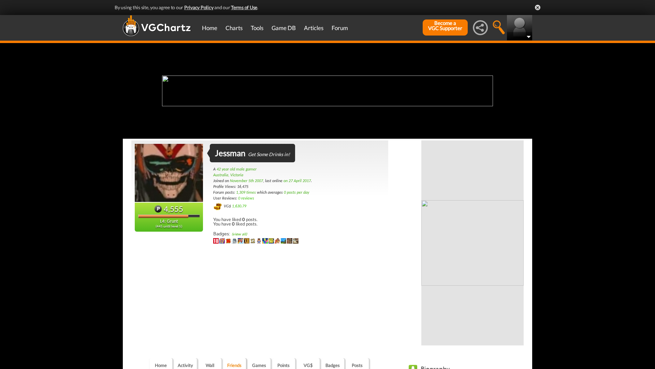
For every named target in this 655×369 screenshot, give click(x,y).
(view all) (239, 234)
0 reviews (246, 198)
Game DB (284, 27)
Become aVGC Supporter (445, 25)
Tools (257, 27)
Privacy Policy (199, 7)
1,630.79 (239, 206)
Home (209, 27)
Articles (313, 27)
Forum (340, 27)
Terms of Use (244, 7)
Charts (234, 27)
